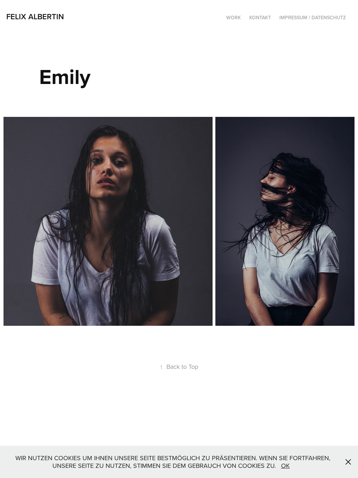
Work (233, 17)
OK (285, 465)
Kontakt (260, 17)
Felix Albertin (35, 16)
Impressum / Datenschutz (312, 17)
